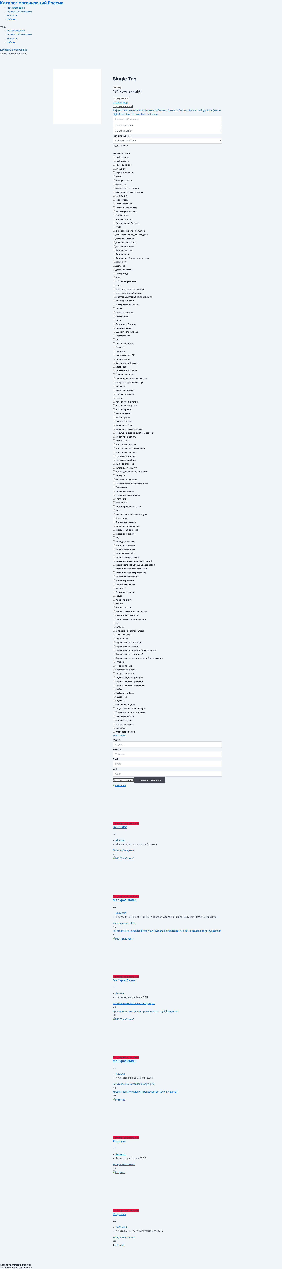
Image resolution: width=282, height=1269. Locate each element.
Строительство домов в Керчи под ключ (135, 650)
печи (117, 510)
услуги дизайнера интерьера (130, 708)
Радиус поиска (120, 145)
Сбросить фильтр (123, 780)
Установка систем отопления (130, 712)
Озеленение (121, 487)
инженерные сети (124, 300)
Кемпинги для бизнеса (126, 332)
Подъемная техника (125, 522)
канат (118, 320)
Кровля (159, 930)
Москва (120, 840)
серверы (119, 627)
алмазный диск (123, 165)
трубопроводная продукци (129, 681)
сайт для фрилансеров (126, 615)
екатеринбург (122, 273)
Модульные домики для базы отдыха (134, 432)
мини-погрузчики (124, 421)
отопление (120, 499)
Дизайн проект (123, 254)
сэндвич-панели (123, 666)
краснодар (120, 366)
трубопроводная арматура (129, 677)
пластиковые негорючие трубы (131, 514)
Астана (120, 993)
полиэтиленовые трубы (127, 526)
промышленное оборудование (130, 572)
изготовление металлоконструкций (134, 930)
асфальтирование (124, 172)
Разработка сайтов (125, 584)
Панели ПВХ (121, 502)
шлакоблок (121, 728)
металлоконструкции (126, 405)
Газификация (122, 215)
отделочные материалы (127, 495)
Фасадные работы (124, 716)
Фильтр (117, 87)
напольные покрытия (126, 467)
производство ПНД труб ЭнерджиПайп (135, 565)
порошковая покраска (126, 530)
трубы (118, 689)
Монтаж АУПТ (122, 440)
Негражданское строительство (131, 471)
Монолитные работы (125, 436)
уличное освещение (125, 704)
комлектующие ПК (125, 355)
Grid (115, 102)
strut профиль (122, 161)
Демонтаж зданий (124, 238)
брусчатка (120, 184)
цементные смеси (124, 724)
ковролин (120, 351)
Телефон (117, 749)
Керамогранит (122, 335)
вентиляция (121, 196)
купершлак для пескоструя (129, 382)
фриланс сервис (123, 720)
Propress (119, 1141)
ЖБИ (117, 277)
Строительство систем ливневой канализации (139, 658)
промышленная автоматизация (131, 568)
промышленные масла (127, 576)
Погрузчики (121, 518)
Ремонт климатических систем (131, 611)
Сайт (115, 769)
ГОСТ (118, 227)
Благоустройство (124, 180)
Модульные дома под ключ (129, 429)
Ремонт (119, 603)
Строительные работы (127, 646)
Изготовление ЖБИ (124, 922)
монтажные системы (126, 452)
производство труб (195, 930)
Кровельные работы (125, 374)
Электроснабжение (125, 731)
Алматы (120, 1073)
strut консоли (122, 157)
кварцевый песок (124, 328)
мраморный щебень (125, 460)
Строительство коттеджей (129, 654)
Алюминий (120, 169)
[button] (141, 27)
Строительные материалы (128, 642)
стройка (119, 662)
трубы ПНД (121, 697)
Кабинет (12, 19)
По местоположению (19, 11)
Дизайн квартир (123, 250)
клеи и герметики (124, 343)
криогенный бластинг (126, 370)
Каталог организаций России (31, 2)
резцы (118, 596)
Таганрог (121, 1154)
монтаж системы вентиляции (130, 448)
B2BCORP (120, 827)
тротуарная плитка (125, 673)
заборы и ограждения (126, 281)
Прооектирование (124, 580)
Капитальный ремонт (126, 324)
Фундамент (214, 930)
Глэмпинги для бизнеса (127, 223)
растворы (120, 588)
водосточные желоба (126, 207)
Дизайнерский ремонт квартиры (132, 258)
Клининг (119, 347)
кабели (118, 308)
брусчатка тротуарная (127, 188)
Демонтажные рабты (126, 242)
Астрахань (122, 1226)
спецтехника (122, 638)
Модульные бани (123, 425)
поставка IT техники (125, 534)
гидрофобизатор (123, 219)
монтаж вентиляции (125, 444)
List (120, 102)
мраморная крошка (125, 456)
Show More (119, 735)
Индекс (116, 739)
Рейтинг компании (122, 136)
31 (123, 1244)
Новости (12, 15)
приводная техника (125, 541)
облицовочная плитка (126, 479)
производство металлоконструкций (133, 561)
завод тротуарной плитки (128, 293)
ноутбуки (120, 475)
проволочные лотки (125, 549)
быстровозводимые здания (129, 192)
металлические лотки (126, 401)
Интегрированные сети (127, 304)
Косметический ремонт (127, 363)
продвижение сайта (125, 553)
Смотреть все (121, 98)
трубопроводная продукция (129, 685)
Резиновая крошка (124, 592)
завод (118, 285)
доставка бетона (124, 269)
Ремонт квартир (123, 607)
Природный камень (125, 545)
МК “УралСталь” (125, 900)
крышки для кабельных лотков (131, 378)
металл (119, 398)
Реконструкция (123, 600)
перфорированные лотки (128, 506)
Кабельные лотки (124, 312)
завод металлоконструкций (129, 289)
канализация (121, 316)
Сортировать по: (122, 106)
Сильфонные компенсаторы (129, 631)
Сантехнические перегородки (130, 619)
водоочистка (122, 200)
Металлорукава (123, 413)
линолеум (120, 386)
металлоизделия (174, 930)
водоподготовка (123, 203)
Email (115, 759)
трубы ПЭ (120, 700)
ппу (117, 537)
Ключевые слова (121, 153)
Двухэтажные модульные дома (131, 234)
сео (117, 623)
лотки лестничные (124, 390)
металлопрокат (123, 409)
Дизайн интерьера (124, 246)
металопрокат (122, 417)
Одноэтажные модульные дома (131, 483)
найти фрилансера (124, 464)
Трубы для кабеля (124, 693)
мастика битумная (124, 394)
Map (125, 102)
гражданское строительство (130, 231)
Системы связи (123, 634)
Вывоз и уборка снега (126, 211)
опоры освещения (124, 491)
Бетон (118, 176)
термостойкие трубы (126, 669)
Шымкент (121, 912)
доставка (120, 266)
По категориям (16, 7)
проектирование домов (127, 557)
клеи (117, 339)
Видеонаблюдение (123, 850)
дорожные (120, 262)
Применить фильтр (150, 780)
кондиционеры (122, 359)
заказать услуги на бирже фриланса (133, 297)
